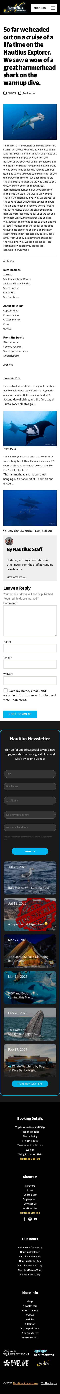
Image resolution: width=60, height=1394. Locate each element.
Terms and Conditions (30, 1145)
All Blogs (8, 261)
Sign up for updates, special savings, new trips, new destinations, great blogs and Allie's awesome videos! (30, 754)
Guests (7, 329)
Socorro (7, 274)
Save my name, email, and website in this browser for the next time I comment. (29, 695)
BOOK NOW (40, 8)
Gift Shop (30, 1324)
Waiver (30, 1150)
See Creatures (11, 297)
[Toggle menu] (53, 8)
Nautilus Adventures (25, 1383)
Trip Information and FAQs (30, 1127)
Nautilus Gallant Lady (30, 1265)
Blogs (30, 1301)
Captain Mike (10, 310)
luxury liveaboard (43, 531)
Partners (30, 1186)
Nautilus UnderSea (30, 1261)
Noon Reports (11, 356)
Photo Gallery (30, 1310)
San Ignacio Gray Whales (17, 279)
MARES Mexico (30, 1337)
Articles (30, 1319)
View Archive (16, 577)
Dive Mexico (26, 531)
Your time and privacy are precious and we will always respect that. (28, 838)
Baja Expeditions (30, 1328)
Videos (30, 1315)
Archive (12, 93)
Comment (10, 603)
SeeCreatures (30, 1333)
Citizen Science (11, 319)
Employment (30, 1199)
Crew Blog (13, 531)
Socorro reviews (12, 347)
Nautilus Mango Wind (30, 1270)
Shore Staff (30, 1195)
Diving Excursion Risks (30, 1154)
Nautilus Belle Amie (30, 1256)
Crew (6, 324)
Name (8, 642)
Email (7, 658)
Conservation (11, 315)
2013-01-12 (28, 93)
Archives (8, 365)
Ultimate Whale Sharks (16, 283)
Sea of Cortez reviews (15, 351)
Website (8, 674)
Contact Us (30, 1204)
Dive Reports (10, 342)
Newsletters (30, 1306)
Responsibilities (30, 1132)
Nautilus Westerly (30, 1274)
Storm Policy (30, 1136)
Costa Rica (9, 292)
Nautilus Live (30, 1208)
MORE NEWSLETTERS (30, 1084)
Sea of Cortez (10, 288)
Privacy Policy (30, 1141)
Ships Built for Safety (30, 1247)
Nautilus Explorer (30, 1252)
